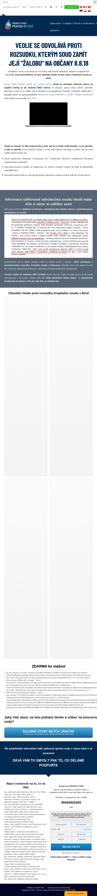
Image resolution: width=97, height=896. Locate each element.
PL (85, 12)
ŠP (89, 9)
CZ (4, 16)
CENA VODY (55, 23)
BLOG (24, 7)
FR (85, 9)
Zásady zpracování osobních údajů (59, 888)
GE (81, 12)
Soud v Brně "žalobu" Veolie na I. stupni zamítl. (28, 84)
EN (81, 9)
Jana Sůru (31, 98)
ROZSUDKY (88, 23)
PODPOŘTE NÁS (71, 7)
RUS (89, 12)
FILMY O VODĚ (35, 7)
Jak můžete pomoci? (10, 7)
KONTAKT (54, 30)
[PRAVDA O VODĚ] (19, 23)
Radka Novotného (84, 94)
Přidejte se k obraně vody (35, 888)
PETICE (77, 23)
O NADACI (67, 23)
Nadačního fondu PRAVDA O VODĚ (55, 94)
